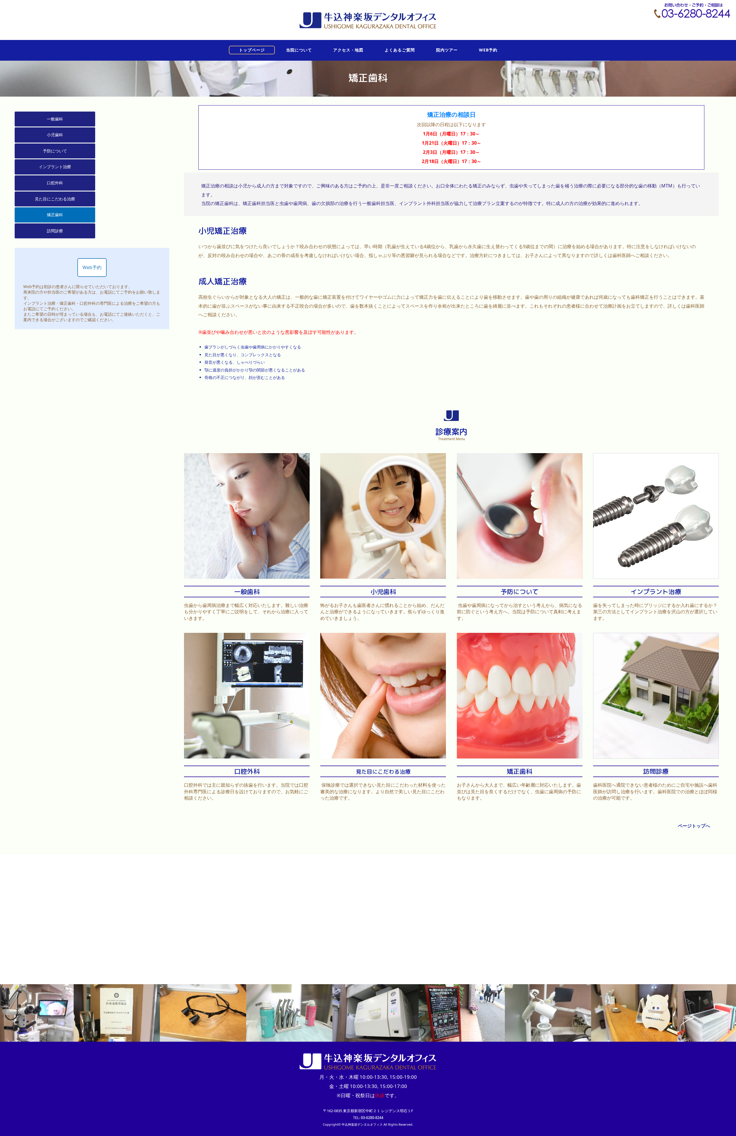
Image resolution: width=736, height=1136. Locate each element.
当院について (299, 50)
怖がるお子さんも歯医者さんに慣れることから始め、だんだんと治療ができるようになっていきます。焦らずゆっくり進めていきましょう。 (382, 611)
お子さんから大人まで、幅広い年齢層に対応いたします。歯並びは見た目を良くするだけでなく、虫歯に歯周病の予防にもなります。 (519, 791)
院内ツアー (447, 50)
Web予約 (92, 267)
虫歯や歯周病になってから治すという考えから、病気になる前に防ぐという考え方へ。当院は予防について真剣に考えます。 (519, 611)
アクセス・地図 (348, 50)
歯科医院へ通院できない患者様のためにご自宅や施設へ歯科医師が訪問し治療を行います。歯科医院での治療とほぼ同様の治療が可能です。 (655, 791)
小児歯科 (55, 134)
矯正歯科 (55, 214)
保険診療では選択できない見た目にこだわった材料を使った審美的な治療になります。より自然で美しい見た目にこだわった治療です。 (383, 791)
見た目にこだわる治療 (55, 199)
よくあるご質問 (400, 50)
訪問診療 (55, 230)
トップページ (252, 50)
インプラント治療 (55, 166)
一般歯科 (55, 119)
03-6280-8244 (372, 1117)
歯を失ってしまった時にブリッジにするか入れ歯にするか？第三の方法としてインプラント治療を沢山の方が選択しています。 (655, 611)
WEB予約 (488, 50)
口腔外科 (55, 182)
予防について (55, 151)
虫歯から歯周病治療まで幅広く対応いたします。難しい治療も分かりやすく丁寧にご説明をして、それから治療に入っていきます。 (246, 611)
